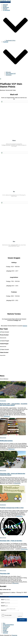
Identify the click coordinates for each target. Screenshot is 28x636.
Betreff (3, 605)
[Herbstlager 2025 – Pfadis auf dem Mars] (13, 534)
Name (3, 599)
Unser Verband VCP (11, 73)
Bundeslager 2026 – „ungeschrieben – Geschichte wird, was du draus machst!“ (13, 404)
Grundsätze (8, 75)
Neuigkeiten (6, 7)
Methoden (8, 72)
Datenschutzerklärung (8, 624)
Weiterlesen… (6, 416)
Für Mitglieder (6, 626)
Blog (4, 623)
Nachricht (4, 610)
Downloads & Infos (10, 40)
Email (3, 602)
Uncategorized (3, 400)
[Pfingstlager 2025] (13, 567)
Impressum (6, 627)
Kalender (5, 8)
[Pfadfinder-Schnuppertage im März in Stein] (13, 502)
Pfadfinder (5, 631)
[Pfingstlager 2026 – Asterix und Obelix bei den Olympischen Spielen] (13, 467)
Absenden (22, 619)
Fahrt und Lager (3, 437)
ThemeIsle (14, 635)
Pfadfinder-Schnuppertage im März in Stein (12, 507)
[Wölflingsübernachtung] (13, 435)
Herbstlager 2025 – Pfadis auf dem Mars (11, 540)
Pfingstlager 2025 (5, 573)
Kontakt (5, 6)
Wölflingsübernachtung (6, 440)
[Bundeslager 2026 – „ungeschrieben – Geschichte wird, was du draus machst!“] (13, 398)
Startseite (5, 4)
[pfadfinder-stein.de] (5, 0)
